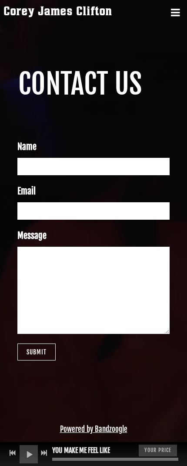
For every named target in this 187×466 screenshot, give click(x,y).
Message (32, 235)
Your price (157, 450)
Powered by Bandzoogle (93, 429)
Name (27, 146)
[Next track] (44, 453)
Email (26, 191)
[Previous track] (13, 453)
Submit (37, 352)
